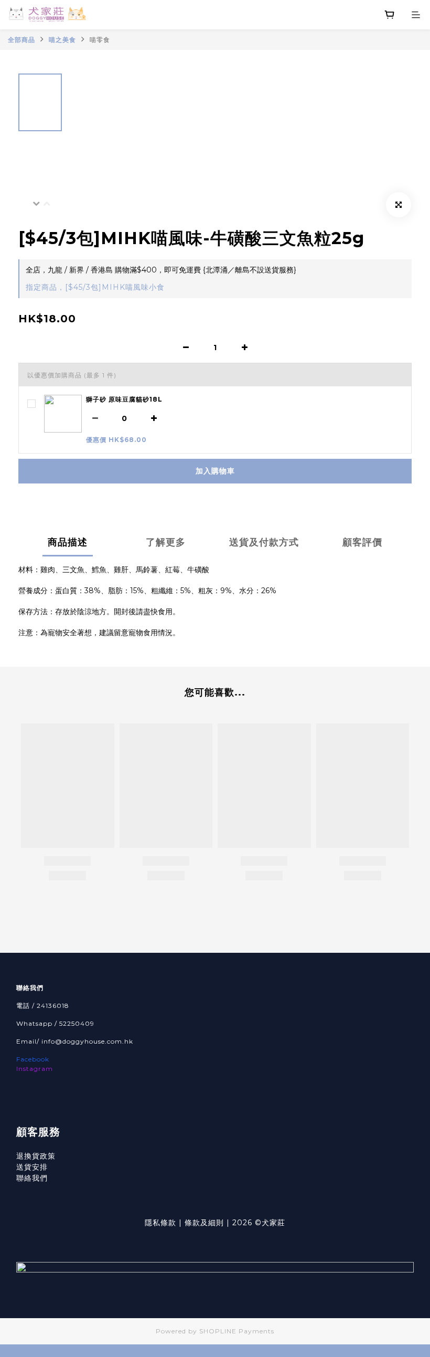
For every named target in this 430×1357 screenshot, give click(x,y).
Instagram (34, 1068)
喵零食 (100, 40)
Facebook (32, 1059)
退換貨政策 (36, 1156)
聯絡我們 (32, 1178)
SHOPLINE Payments (236, 1331)
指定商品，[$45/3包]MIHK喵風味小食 (95, 287)
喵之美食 (62, 40)
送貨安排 (32, 1167)
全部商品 (21, 40)
